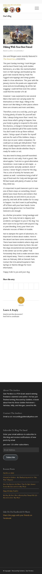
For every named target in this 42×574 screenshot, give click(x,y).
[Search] (30, 8)
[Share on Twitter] (10, 286)
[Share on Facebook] (5, 286)
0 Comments (18, 51)
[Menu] (35, 8)
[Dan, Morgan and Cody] (18, 35)
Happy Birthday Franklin (10, 491)
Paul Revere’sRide (8, 473)
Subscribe (10, 457)
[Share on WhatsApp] (16, 286)
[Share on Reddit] (31, 286)
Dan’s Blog (7, 16)
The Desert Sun (9, 59)
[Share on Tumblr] (26, 286)
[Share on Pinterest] (21, 286)
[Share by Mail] (36, 286)
